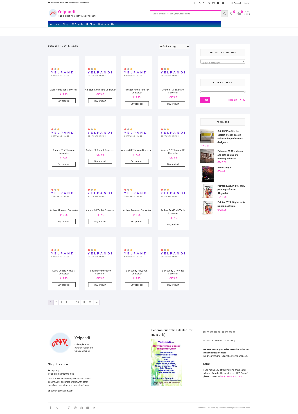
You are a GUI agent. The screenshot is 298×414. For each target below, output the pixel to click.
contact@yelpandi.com (78, 3)
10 (77, 302)
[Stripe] (230, 331)
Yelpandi (66, 11)
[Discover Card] (223, 331)
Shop (66, 24)
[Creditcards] (226, 331)
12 (90, 302)
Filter (205, 99)
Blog (92, 24)
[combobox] (222, 61)
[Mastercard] (208, 331)
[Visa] (211, 331)
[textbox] (223, 62)
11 (84, 302)
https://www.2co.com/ (231, 376)
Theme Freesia (225, 408)
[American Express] (204, 331)
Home (56, 24)
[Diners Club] (219, 331)
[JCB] (234, 331)
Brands (79, 24)
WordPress (245, 408)
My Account (236, 3)
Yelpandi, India (57, 3)
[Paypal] (215, 331)
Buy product (64, 101)
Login (246, 3)
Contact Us (107, 24)
